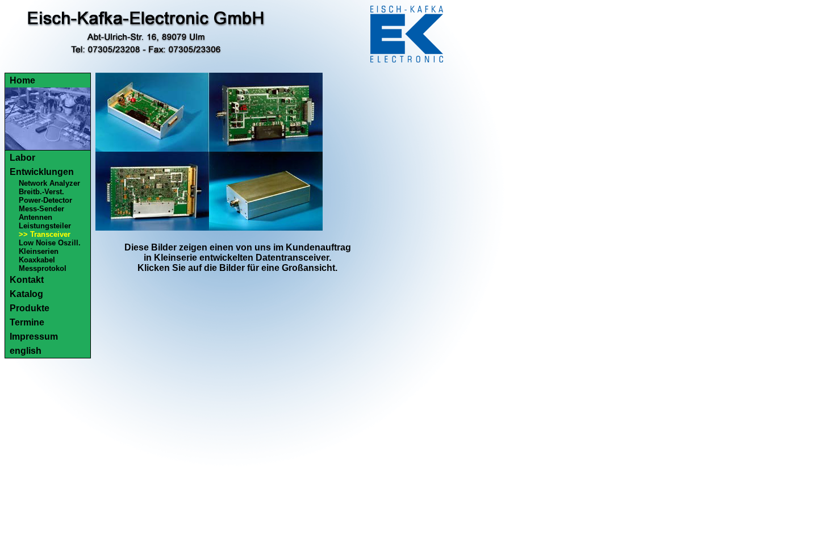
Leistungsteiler (45, 226)
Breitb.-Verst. (41, 191)
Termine (27, 322)
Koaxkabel (37, 260)
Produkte (29, 308)
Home (22, 80)
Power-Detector (45, 200)
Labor (22, 157)
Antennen (35, 217)
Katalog (26, 294)
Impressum (34, 336)
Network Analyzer (49, 183)
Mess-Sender (41, 208)
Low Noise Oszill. (50, 243)
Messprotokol (42, 268)
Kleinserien (39, 251)
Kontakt (27, 280)
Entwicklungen (42, 172)
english (25, 351)
